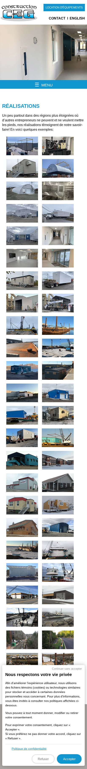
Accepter (69, 759)
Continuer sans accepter (67, 668)
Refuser (43, 759)
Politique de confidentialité (29, 748)
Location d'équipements (64, 7)
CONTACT (57, 18)
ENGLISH (77, 18)
